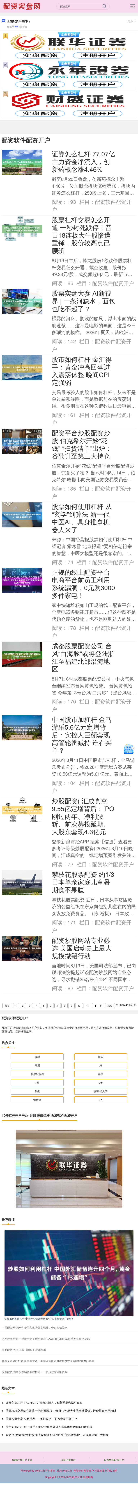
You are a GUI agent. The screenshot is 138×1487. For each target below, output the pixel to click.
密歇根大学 (100, 1091)
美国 (100, 1074)
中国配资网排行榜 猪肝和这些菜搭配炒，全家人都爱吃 (34, 1327)
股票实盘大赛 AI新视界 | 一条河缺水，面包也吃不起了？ (83, 300)
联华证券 (77, 1477)
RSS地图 (100, 1470)
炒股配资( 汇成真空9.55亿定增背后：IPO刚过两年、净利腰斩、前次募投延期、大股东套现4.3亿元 (83, 816)
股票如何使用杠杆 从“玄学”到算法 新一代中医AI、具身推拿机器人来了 (82, 518)
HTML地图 (111, 1470)
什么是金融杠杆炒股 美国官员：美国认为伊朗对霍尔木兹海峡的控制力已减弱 (48, 1361)
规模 (37, 1057)
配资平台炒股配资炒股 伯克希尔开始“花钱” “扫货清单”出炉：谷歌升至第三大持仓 (82, 444)
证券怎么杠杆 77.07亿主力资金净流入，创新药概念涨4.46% (83, 161)
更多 (130, 21)
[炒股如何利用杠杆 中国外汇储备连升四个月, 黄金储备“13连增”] (69, 1272)
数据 (37, 1091)
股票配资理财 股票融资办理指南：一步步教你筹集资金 (34, 1372)
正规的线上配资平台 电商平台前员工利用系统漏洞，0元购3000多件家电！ (83, 583)
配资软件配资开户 (114, 1460)
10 (79, 1005)
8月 (101, 1100)
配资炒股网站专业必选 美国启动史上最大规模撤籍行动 (82, 947)
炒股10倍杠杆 (68, 1460)
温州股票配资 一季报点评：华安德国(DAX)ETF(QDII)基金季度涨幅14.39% (46, 1339)
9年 (101, 1082)
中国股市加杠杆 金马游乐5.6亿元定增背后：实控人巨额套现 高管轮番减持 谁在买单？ (82, 735)
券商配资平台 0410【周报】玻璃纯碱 (24, 1350)
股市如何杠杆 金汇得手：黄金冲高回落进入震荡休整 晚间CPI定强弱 (82, 370)
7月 (37, 1082)
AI (100, 1065)
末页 (109, 1005)
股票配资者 (37, 1074)
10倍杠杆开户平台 (22, 1460)
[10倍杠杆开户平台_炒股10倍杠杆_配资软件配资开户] (22, 6)
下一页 (98, 1005)
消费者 (37, 1100)
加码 (100, 1057)
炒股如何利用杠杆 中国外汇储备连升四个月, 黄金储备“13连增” (39, 1318)
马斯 (37, 1065)
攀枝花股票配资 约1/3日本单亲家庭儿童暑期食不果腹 (83, 881)
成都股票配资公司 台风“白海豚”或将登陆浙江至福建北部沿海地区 (83, 657)
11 (87, 1005)
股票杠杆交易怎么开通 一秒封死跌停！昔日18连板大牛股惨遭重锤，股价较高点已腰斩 (82, 235)
